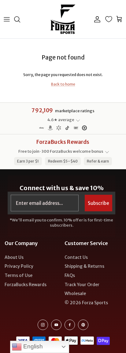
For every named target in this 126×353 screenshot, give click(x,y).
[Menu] (6, 19)
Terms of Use (18, 275)
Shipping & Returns (84, 266)
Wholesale (75, 293)
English (32, 346)
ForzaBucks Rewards (25, 284)
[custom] (43, 325)
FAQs (70, 275)
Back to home (63, 84)
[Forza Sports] (63, 19)
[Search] (20, 19)
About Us (14, 257)
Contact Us (76, 257)
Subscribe (98, 203)
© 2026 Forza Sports (86, 302)
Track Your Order (82, 284)
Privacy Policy (19, 266)
